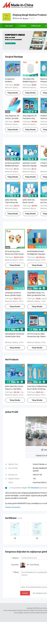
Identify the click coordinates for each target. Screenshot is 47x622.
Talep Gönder (12, 93)
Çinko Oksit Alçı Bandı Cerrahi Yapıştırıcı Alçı (29, 202)
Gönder (25, 593)
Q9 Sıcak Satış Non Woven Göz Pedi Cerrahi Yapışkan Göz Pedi (14, 254)
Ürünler (23, 25)
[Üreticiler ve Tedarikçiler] (18, 5)
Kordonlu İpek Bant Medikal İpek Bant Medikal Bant (12, 165)
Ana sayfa (9, 25)
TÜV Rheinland (33, 487)
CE (15, 538)
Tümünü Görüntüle (12, 507)
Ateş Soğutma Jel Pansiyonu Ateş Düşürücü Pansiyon (30, 118)
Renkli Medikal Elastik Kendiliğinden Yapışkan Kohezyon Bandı (36, 254)
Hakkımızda (36, 25)
